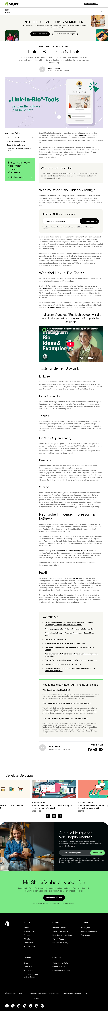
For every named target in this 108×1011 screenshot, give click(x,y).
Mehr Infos (28, 928)
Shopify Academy (59, 939)
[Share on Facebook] (90, 749)
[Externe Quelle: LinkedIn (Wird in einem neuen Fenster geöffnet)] (36, 1006)
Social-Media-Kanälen (83, 135)
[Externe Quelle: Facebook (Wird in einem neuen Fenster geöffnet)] (7, 1006)
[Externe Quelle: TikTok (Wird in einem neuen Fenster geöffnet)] (30, 1006)
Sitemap (89, 993)
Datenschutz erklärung (72, 993)
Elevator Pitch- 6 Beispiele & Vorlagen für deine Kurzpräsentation (71, 660)
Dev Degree (85, 935)
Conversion (87, 237)
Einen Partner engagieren (62, 935)
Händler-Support (59, 928)
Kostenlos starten (91, 4)
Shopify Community (60, 943)
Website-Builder (58, 967)
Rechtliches (28, 943)
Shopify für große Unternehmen (31, 975)
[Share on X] (95, 749)
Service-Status (30, 946)
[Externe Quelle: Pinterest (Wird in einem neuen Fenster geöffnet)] (42, 1006)
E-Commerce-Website (61, 970)
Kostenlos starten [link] (89, 221)
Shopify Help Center (60, 931)
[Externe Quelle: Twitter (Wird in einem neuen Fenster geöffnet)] (13, 1006)
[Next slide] (60, 816)
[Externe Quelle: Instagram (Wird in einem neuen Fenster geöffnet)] (24, 1006)
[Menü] (101, 3)
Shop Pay (28, 967)
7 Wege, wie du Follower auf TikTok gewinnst (63, 664)
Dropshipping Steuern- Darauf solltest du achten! (65, 643)
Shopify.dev (85, 928)
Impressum (34, 998)
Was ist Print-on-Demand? (55, 639)
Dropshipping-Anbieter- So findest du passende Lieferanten (69, 629)
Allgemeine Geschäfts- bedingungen (44, 993)
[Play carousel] (54, 816)
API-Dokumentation (89, 931)
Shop (26, 963)
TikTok (75, 578)
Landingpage (53, 307)
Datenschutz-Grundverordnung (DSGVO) (71, 551)
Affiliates (27, 939)
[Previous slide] (48, 816)
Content (42, 288)
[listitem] (54, 796)
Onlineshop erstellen (60, 963)
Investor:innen (29, 931)
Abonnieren (97, 853)
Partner (27, 935)
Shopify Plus (29, 970)
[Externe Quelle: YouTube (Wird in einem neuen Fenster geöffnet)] (18, 1006)
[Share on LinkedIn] (101, 749)
